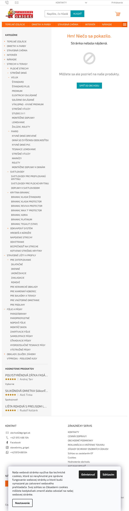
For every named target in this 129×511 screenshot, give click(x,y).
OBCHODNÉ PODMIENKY (80, 440)
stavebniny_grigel (19, 447)
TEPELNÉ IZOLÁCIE (17, 41)
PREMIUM (17, 90)
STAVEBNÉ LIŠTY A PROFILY (21, 255)
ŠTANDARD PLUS (21, 86)
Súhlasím (108, 474)
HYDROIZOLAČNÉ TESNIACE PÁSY (27, 345)
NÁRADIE (12, 59)
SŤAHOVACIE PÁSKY (20, 340)
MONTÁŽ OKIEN (18, 327)
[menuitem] (15, 24)
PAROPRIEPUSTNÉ (20, 318)
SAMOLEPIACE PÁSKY (21, 336)
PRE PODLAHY (17, 304)
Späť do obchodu (89, 85)
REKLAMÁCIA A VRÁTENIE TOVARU (86, 444)
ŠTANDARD (18, 81)
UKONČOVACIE (18, 273)
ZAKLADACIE (17, 277)
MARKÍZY (17, 158)
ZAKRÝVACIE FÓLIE (20, 331)
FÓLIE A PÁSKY (14, 309)
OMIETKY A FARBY (16, 46)
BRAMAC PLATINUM (21, 219)
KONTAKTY (61, 2)
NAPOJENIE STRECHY (21, 237)
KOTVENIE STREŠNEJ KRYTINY (26, 250)
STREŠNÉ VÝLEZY (21, 108)
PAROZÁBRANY (18, 313)
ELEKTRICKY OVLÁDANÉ (24, 95)
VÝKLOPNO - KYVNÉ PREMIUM (28, 104)
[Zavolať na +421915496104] (10, 2)
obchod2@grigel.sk (20, 432)
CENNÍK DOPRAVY (77, 436)
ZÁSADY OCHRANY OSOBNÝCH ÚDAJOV (88, 449)
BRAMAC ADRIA (19, 214)
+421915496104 (18, 452)
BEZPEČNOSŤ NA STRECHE (24, 246)
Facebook (15, 442)
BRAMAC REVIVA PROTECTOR (26, 205)
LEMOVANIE (18, 122)
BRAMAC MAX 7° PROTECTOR (26, 210)
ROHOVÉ (15, 282)
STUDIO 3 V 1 (18, 113)
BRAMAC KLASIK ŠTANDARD (26, 197)
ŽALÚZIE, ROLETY (21, 126)
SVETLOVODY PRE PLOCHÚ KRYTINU (30, 183)
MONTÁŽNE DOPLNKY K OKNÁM (28, 167)
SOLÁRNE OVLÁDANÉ (23, 99)
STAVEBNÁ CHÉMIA (17, 50)
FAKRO (14, 131)
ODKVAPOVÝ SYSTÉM (21, 228)
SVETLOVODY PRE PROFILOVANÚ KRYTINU (28, 177)
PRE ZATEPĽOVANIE (20, 259)
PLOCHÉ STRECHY (19, 68)
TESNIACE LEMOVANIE (24, 149)
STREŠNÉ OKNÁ (18, 72)
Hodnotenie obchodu (79, 461)
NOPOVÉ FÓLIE (18, 322)
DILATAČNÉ (17, 264)
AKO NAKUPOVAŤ (77, 466)
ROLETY (16, 162)
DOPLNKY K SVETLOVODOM (25, 187)
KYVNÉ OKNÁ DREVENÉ (24, 135)
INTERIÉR (12, 54)
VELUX (14, 77)
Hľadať (77, 13)
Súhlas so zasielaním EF (80, 453)
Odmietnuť (88, 474)
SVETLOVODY (17, 171)
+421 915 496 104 (19, 437)
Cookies (72, 457)
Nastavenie (22, 502)
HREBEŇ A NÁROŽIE (20, 232)
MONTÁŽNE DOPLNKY (23, 117)
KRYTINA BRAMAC (20, 192)
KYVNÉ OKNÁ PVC (21, 144)
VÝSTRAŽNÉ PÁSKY (20, 349)
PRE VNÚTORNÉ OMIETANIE (24, 300)
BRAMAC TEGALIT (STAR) (24, 223)
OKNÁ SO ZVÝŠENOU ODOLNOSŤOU (30, 140)
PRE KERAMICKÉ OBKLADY (24, 286)
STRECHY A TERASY (17, 63)
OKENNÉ (15, 268)
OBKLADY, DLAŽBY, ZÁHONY (21, 354)
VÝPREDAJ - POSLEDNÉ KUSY (22, 358)
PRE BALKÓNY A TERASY (23, 295)
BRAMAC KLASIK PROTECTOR (26, 201)
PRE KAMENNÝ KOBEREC (23, 291)
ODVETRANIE (17, 241)
